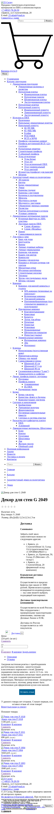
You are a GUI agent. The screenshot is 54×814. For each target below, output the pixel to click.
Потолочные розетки (28, 105)
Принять (48, 806)
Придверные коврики (29, 309)
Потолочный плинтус (29, 107)
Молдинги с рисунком (29, 203)
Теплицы (22, 275)
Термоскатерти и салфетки (31, 374)
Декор (21, 187)
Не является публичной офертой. (17, 797)
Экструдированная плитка (37, 102)
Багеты (21, 182)
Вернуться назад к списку (13, 707)
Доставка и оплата (16, 456)
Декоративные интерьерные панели (30, 216)
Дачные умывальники (29, 249)
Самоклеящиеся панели (30, 234)
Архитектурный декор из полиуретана (32, 177)
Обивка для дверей (27, 358)
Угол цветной (31, 169)
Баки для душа (25, 239)
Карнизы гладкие (26, 190)
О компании (13, 79)
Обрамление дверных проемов (33, 205)
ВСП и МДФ (30, 138)
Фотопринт (29, 345)
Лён (26, 343)
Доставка (15, 633)
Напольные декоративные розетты (35, 123)
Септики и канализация (24, 402)
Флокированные (32, 330)
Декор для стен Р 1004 (12, 750)
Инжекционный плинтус (36, 110)
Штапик (22, 174)
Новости (11, 454)
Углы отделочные (27, 156)
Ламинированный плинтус (37, 112)
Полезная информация (18, 449)
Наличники (24, 120)
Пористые (29, 324)
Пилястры (23, 208)
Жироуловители (26, 410)
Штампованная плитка (35, 99)
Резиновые (29, 327)
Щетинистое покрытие (35, 332)
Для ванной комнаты (34, 299)
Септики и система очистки (32, 418)
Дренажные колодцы (28, 407)
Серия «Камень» (32, 226)
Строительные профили (30, 151)
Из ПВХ (28, 387)
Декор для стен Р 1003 (12, 766)
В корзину (6, 652)
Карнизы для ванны (28, 252)
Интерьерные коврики (35, 340)
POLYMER (29, 136)
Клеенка (17, 348)
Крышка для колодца (28, 260)
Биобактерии (24, 405)
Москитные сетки (27, 268)
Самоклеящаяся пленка (29, 361)
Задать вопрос (29, 652)
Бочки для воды (26, 394)
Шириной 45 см (32, 363)
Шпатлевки (24, 438)
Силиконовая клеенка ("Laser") (33, 371)
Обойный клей (25, 446)
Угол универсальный (34, 167)
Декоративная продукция (25, 84)
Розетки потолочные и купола (33, 211)
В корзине (17, 652)
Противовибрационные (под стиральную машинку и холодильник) (38, 304)
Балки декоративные (28, 185)
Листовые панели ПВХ (29, 224)
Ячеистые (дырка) (33, 335)
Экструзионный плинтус (36, 115)
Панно (21, 231)
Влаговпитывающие (34, 312)
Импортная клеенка (28, 356)
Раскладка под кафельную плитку (29, 420)
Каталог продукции (16, 81)
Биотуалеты (24, 242)
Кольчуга (28, 317)
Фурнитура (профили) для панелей (35, 172)
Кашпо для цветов (27, 255)
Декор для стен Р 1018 (12, 719)
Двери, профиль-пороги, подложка (30, 376)
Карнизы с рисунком (28, 192)
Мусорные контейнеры (29, 270)
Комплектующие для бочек (31, 400)
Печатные (29, 322)
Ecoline (27, 133)
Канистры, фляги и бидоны (32, 397)
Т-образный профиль (28, 154)
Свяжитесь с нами (10, 18)
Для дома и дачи (21, 236)
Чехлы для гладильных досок (32, 278)
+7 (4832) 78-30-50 (10, 10)
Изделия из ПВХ (21, 117)
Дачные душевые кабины (30, 247)
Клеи (20, 431)
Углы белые (30, 159)
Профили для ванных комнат (32, 141)
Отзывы (11, 659)
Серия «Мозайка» (33, 229)
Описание (12, 657)
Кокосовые (29, 314)
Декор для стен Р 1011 (12, 734)
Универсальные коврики (30, 337)
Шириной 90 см (32, 368)
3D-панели (23, 180)
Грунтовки (23, 436)
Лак (20, 441)
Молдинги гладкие (27, 200)
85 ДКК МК (30, 130)
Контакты (12, 459)
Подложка (23, 379)
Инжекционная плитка (35, 94)
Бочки (16, 392)
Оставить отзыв (27, 692)
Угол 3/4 (28, 161)
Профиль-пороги (26, 381)
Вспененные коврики (34, 296)
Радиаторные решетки (29, 149)
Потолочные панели (34, 97)
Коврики (17, 283)
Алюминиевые (31, 384)
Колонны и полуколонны (30, 195)
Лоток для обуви (32, 319)
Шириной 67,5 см (33, 366)
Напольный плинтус (28, 125)
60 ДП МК (29, 128)
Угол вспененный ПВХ (35, 164)
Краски (22, 433)
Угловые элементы (27, 213)
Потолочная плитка (28, 92)
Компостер (23, 257)
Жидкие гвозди (26, 444)
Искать (49, 21)
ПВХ (20, 423)
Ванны (21, 244)
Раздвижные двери (27, 389)
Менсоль (22, 198)
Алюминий (24, 425)
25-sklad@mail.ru (16, 15)
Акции (10, 451)
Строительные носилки (30, 273)
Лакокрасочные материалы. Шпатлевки (32, 428)
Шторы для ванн (26, 280)
